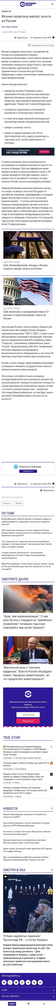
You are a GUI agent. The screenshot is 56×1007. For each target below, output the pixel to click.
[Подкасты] (40, 982)
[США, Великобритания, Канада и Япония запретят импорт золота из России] (28, 245)
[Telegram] (28, 1003)
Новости (6, 11)
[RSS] (34, 982)
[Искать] (44, 1003)
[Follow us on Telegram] (28, 982)
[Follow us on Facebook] (4, 982)
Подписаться (28, 471)
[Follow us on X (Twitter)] (10, 982)
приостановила (33, 363)
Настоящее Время (10, 26)
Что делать (44, 152)
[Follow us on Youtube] (16, 982)
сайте (4, 77)
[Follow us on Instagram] (22, 982)
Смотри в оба (14, 870)
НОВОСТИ (10, 808)
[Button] (20, 37)
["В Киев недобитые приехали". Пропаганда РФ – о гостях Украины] (28, 903)
